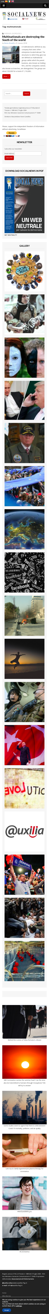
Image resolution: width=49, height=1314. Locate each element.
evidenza (7, 33)
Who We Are (6, 1296)
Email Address (9, 154)
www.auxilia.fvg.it (20, 1283)
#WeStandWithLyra (24, 1211)
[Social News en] (24, 14)
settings (19, 1306)
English (12, 1)
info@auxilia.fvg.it (15, 1285)
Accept (6, 1310)
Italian (9, 1)
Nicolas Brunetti (9, 43)
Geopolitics (16, 33)
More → (6, 76)
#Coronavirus (25, 1252)
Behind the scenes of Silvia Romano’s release (24, 1040)
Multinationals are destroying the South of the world (23, 38)
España (6, 1)
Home (4, 1293)
